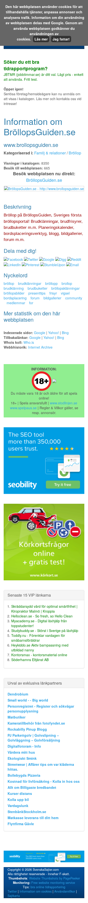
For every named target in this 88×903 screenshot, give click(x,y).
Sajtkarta (14, 896)
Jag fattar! (61, 39)
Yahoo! (53, 332)
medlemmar (16, 302)
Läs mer (41, 39)
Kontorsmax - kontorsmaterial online (39, 654)
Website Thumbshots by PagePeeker (54, 878)
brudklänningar (29, 283)
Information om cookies (36, 891)
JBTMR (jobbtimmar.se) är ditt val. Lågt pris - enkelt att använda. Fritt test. (43, 70)
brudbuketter (37, 288)
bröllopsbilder (14, 293)
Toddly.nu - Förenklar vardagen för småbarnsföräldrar (38, 638)
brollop (67, 283)
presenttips (36, 293)
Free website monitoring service (53, 882)
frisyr (53, 293)
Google (39, 332)
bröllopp (51, 283)
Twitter (12, 891)
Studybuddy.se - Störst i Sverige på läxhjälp (44, 630)
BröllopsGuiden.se (44, 180)
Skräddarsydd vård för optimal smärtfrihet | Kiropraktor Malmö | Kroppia (44, 609)
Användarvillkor (64, 891)
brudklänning (14, 288)
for (31, 302)
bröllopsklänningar (65, 288)
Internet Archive (40, 347)
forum (35, 298)
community (73, 298)
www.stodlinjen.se (63, 402)
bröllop (9, 283)
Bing (65, 332)
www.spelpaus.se (23, 407)
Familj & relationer (50, 153)
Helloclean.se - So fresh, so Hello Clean (42, 616)
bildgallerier (52, 298)
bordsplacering (15, 298)
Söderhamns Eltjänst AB (30, 659)
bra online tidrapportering (48, 887)
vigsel (65, 293)
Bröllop (75, 153)
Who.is (28, 342)
